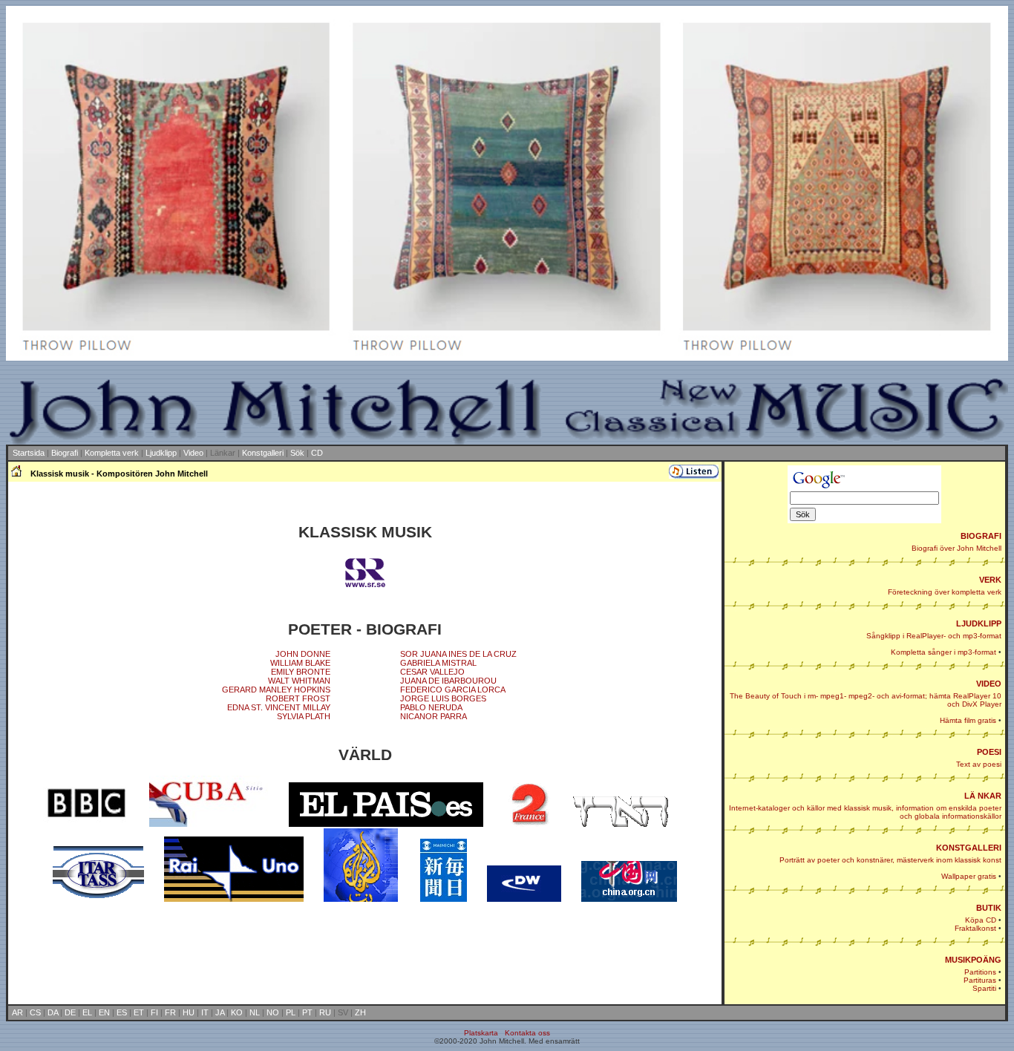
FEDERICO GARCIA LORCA (453, 689)
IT (205, 1012)
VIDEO (988, 683)
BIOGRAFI (981, 535)
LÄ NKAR (982, 795)
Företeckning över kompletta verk (944, 592)
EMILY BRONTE (300, 671)
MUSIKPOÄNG (973, 959)
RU (325, 1012)
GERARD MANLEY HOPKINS (276, 689)
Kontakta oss (527, 1033)
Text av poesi (978, 764)
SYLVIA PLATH (303, 716)
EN (104, 1012)
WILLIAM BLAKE (300, 662)
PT (307, 1012)
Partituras (980, 980)
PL (290, 1012)
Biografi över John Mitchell (956, 548)
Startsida (29, 452)
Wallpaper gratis (968, 876)
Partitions (980, 972)
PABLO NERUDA (431, 707)
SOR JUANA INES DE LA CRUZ (458, 653)
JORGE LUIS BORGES (443, 698)
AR (17, 1012)
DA (53, 1012)
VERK (990, 579)
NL (254, 1012)
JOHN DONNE (302, 653)
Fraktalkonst (975, 928)
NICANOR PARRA (433, 716)
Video (193, 452)
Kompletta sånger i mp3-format (943, 652)
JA (219, 1012)
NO (272, 1012)
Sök (297, 452)
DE (70, 1012)
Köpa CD (980, 920)
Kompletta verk (112, 452)
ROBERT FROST (298, 698)
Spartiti (984, 988)
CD (317, 452)
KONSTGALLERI (968, 847)
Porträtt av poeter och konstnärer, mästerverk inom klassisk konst (890, 860)
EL (87, 1012)
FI (154, 1012)
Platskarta (481, 1033)
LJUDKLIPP (978, 623)
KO (237, 1012)
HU (188, 1012)
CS (35, 1012)
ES (122, 1012)
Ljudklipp (161, 452)
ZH (360, 1012)
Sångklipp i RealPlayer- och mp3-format (933, 636)
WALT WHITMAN (299, 680)
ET (139, 1012)
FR (170, 1012)
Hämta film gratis (968, 720)
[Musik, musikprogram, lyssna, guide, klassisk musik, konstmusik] (365, 588)
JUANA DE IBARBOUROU (448, 680)
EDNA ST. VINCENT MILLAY (278, 707)
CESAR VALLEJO (432, 671)
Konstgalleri (263, 452)
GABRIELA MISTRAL (438, 662)
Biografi (64, 452)
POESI (989, 751)
